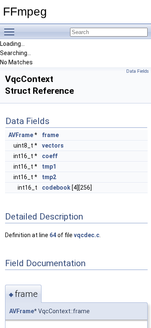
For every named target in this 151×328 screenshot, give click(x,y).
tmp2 (49, 177)
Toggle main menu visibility (10, 31)
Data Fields (137, 71)
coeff (49, 156)
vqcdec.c (86, 235)
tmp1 (49, 166)
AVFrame (20, 135)
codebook (56, 187)
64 (52, 235)
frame (50, 135)
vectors (53, 145)
